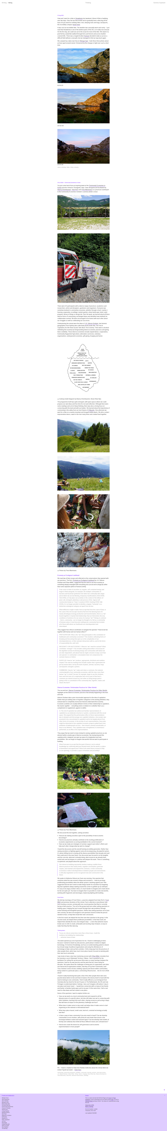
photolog (63, 167)
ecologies (78, 1072)
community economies (69, 1072)
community (84, 1072)
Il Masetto (91, 410)
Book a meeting (89, 1106)
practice (94, 1072)
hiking (71, 167)
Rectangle (4, 1122)
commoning (60, 1072)
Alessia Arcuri (5, 1097)
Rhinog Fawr (84, 41)
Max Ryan (4, 1114)
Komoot (86, 36)
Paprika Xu (4, 1118)
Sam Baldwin (5, 1127)
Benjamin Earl (5, 1102)
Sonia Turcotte (5, 1125)
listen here (78, 1070)
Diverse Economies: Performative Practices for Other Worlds (87, 690)
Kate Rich (75, 189)
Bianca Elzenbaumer (64, 189)
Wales (68, 167)
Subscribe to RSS (89, 1105)
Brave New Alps (92, 1074)
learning (89, 1072)
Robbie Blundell (6, 1124)
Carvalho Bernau (6, 1105)
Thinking (88, 3)
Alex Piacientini (5, 1099)
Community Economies (7, 1106)
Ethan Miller (96, 956)
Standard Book (89, 1101)
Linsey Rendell (5, 1111)
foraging (85, 1074)
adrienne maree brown (77, 1075)
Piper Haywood (5, 1119)
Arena (109, 1098)
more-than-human (101, 1072)
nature (59, 167)
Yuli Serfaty (4, 1128)
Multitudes (4, 1116)
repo (112, 1099)
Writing (4, 3)
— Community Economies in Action (68, 182)
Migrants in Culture (6, 1115)
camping (76, 167)
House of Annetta (6, 1108)
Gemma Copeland (159, 3)
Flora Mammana (86, 189)
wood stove (76, 24)
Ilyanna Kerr (5, 1109)
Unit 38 (3, 1121)
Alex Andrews (5, 1100)
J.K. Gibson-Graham (91, 323)
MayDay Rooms (6, 1112)
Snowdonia (79, 18)
